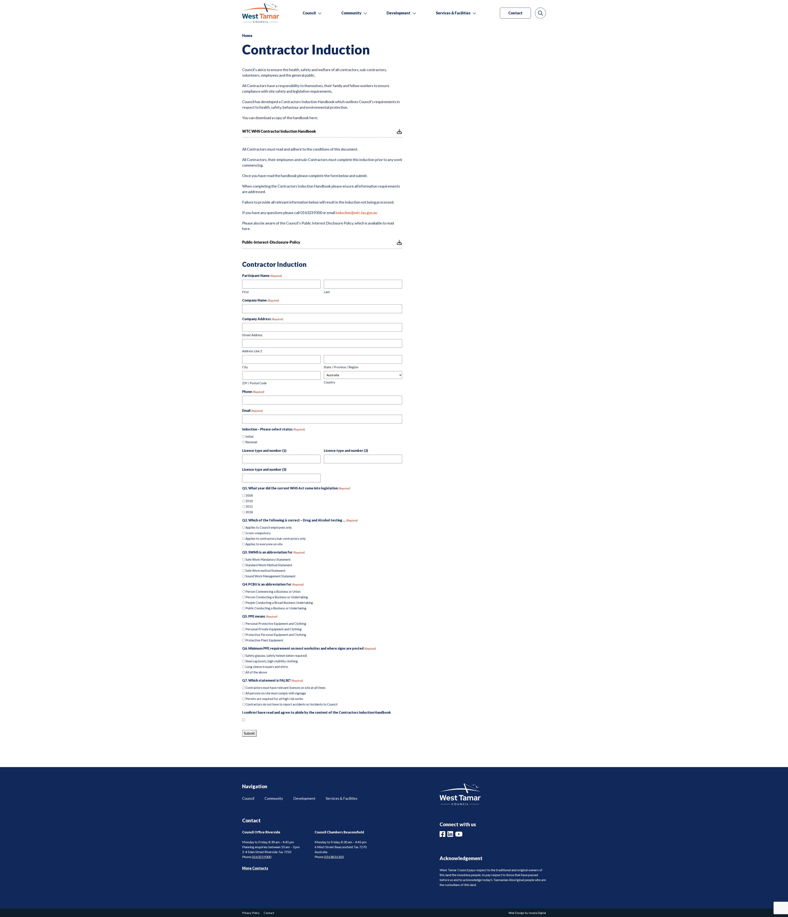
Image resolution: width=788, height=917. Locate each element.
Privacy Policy (251, 913)
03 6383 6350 (334, 857)
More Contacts (255, 868)
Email (252, 410)
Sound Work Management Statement (270, 576)
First (245, 292)
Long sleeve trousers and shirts (266, 666)
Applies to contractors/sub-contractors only (275, 538)
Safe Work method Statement (265, 570)
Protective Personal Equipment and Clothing (275, 634)
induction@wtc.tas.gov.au (356, 212)
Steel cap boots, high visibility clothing (271, 661)
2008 (249, 495)
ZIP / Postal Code (254, 383)
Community (274, 798)
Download (399, 131)
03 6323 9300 (261, 857)
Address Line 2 (252, 351)
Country (329, 382)
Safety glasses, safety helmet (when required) (276, 655)
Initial (249, 436)
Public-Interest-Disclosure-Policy (271, 242)
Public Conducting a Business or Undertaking (275, 608)
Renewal (251, 442)
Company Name (260, 300)
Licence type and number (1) (264, 450)
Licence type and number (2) (346, 450)
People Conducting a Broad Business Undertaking (279, 602)
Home (247, 35)
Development (304, 798)
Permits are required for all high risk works (274, 699)
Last (327, 292)
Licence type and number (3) (264, 469)
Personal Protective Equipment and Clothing (275, 623)
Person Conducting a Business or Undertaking (276, 597)
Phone (253, 391)
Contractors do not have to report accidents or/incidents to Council (291, 704)
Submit (249, 733)
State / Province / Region (341, 367)
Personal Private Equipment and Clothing (273, 629)
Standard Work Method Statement (268, 565)
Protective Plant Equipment (264, 640)
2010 (249, 501)
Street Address (252, 335)
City (245, 367)
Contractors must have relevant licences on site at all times (285, 687)
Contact (515, 13)
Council (248, 798)
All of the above (256, 672)
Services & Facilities (341, 798)
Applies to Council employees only (268, 527)
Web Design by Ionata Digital (527, 913)
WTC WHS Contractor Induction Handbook (279, 131)
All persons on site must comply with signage (275, 693)
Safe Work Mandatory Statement (268, 559)
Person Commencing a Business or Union (273, 591)
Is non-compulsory (258, 533)
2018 (249, 512)
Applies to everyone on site (264, 544)
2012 (249, 506)
